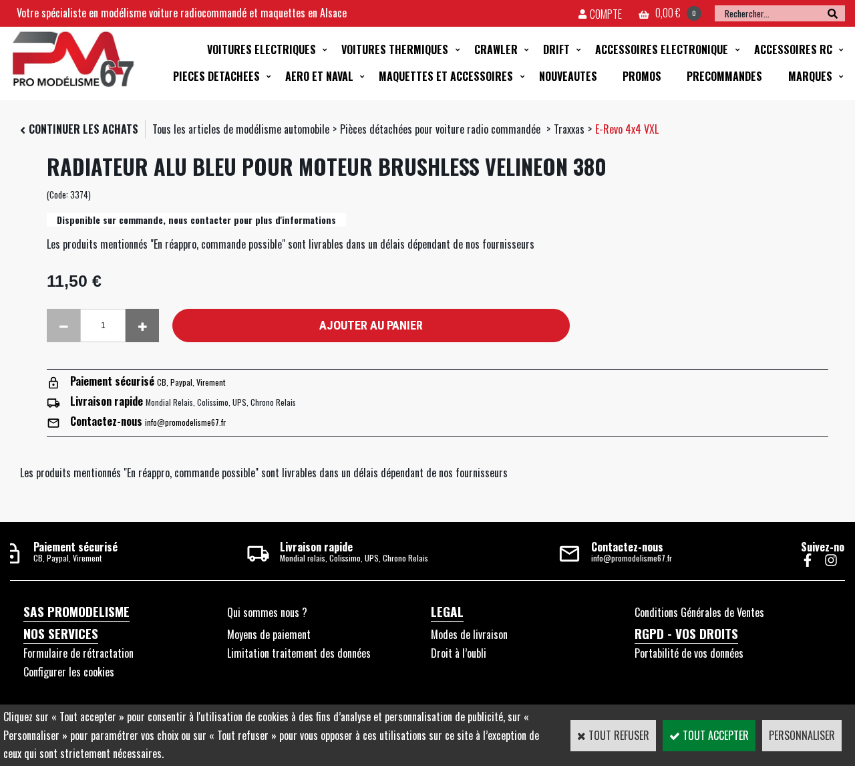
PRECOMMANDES (724, 76)
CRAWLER (496, 49)
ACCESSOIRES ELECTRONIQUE (661, 49)
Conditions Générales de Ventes (699, 612)
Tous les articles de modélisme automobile (240, 129)
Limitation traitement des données (299, 653)
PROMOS (642, 76)
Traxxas (569, 129)
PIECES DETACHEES (216, 76)
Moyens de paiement (269, 634)
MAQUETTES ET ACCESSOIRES (446, 76)
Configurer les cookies (68, 672)
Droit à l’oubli (458, 653)
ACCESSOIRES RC (793, 49)
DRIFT (556, 49)
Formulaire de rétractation (78, 653)
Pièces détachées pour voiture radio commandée (441, 129)
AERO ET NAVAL (319, 76)
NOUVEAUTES (568, 76)
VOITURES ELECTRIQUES (261, 49)
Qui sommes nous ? (267, 612)
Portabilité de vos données (689, 653)
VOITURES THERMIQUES (394, 49)
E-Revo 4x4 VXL (627, 129)
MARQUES (810, 76)
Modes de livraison (469, 634)
